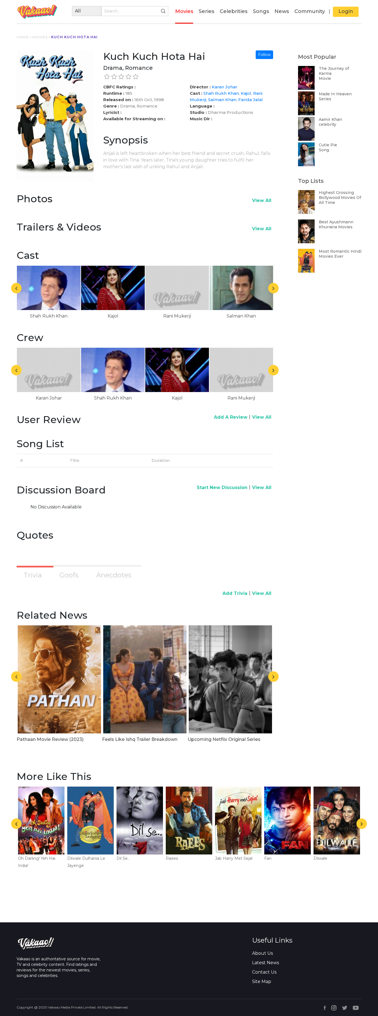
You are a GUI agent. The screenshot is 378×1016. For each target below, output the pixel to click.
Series (206, 11)
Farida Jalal (250, 99)
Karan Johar (224, 86)
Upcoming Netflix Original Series (224, 739)
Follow (264, 54)
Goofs (69, 575)
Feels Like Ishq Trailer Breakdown (139, 739)
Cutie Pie (328, 144)
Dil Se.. (122, 858)
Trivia (33, 575)
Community (309, 11)
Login (345, 11)
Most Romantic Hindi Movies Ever (340, 254)
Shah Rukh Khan (221, 93)
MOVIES (40, 37)
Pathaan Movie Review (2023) (50, 739)
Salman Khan (222, 99)
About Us (262, 953)
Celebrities (233, 11)
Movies (184, 11)
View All (261, 200)
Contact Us (264, 972)
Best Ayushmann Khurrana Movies (336, 224)
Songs (261, 11)
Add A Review (230, 417)
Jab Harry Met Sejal (233, 858)
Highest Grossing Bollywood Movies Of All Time (340, 197)
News (282, 11)
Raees (172, 858)
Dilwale (320, 858)
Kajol (246, 93)
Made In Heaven (335, 93)
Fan (267, 858)
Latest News (265, 962)
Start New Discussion (222, 487)
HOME (23, 37)
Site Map (261, 981)
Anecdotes (113, 575)
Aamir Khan (330, 119)
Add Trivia (234, 593)
